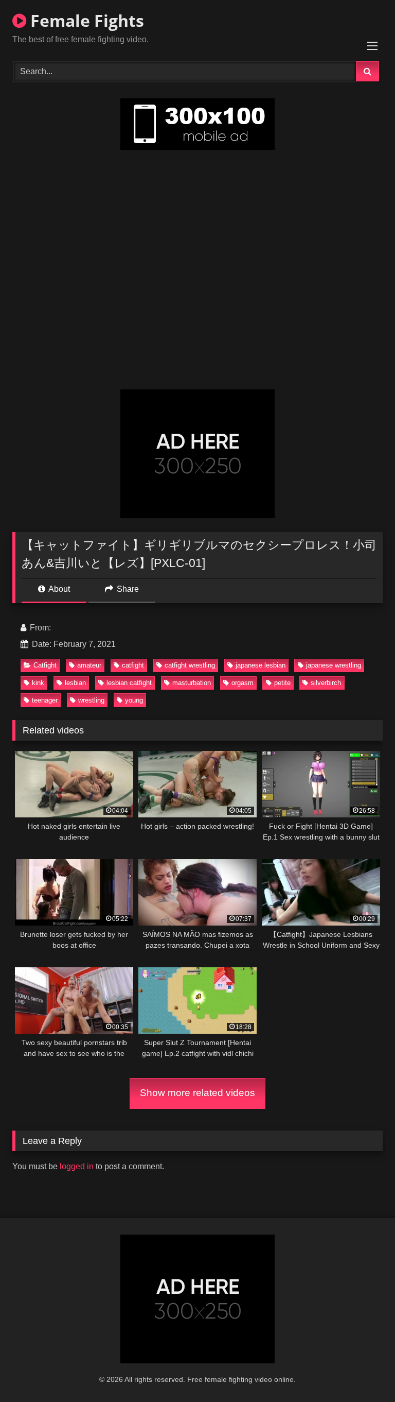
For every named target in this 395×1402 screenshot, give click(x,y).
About (58, 589)
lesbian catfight (129, 683)
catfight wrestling (190, 665)
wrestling (91, 700)
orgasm (242, 683)
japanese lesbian (260, 665)
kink (38, 683)
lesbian (75, 683)
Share (127, 589)
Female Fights (85, 20)
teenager (45, 700)
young (134, 700)
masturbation (191, 683)
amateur (89, 665)
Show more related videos (197, 1092)
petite (282, 683)
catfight (133, 665)
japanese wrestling (333, 665)
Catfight (45, 665)
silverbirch (326, 683)
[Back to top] (363, 1371)
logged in (77, 1166)
